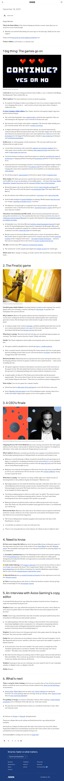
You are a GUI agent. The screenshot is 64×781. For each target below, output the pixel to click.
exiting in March (49, 471)
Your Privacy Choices (41, 766)
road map (29, 326)
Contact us (10, 769)
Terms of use (39, 764)
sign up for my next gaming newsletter (24, 37)
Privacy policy (40, 761)
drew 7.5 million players (44, 346)
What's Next (18, 691)
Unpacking (6, 183)
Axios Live (25, 764)
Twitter (15, 716)
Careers (9, 766)
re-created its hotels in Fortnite (29, 575)
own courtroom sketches (18, 695)
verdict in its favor (37, 125)
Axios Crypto (56, 693)
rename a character (29, 565)
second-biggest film (38, 189)
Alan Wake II (42, 546)
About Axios (10, 761)
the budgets (9, 136)
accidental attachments (15, 138)
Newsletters (25, 761)
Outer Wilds (57, 181)
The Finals (39, 309)
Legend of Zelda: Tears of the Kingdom (42, 183)
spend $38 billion (26, 199)
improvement (23, 175)
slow (55, 175)
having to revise (28, 330)
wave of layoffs (53, 195)
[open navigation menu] (2, 2)
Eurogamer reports (27, 583)
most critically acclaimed (47, 187)
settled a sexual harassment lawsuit (42, 224)
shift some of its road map (25, 387)
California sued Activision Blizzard (14, 218)
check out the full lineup (51, 685)
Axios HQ (25, 766)
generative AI (39, 158)
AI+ (46, 693)
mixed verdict (31, 117)
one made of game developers (41, 238)
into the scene (55, 199)
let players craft (34, 167)
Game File (35, 735)
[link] (4, 741)
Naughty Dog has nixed (17, 391)
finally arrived (42, 249)
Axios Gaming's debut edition (15, 111)
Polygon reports (11, 577)
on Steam (47, 352)
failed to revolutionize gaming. (33, 245)
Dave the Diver (46, 463)
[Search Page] (61, 2)
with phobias (9, 171)
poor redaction (48, 136)
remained (50, 175)
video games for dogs (40, 150)
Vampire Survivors (17, 183)
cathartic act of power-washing (42, 148)
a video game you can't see (18, 152)
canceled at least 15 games (43, 207)
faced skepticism (8, 569)
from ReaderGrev (14, 557)
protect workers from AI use (44, 241)
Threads (22, 716)
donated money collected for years (28, 571)
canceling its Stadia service (22, 201)
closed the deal (24, 230)
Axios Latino (9, 691)
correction (40, 195)
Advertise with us (11, 764)
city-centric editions (38, 691)
